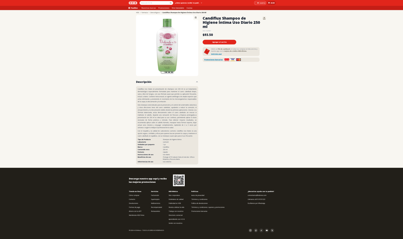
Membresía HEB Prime (136, 215)
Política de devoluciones (199, 203)
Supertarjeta (155, 199)
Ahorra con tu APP (135, 211)
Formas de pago (134, 207)
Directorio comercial (176, 215)
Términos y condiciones (199, 199)
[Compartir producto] (264, 18)
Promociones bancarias (213, 60)
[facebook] (256, 230)
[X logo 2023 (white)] (272, 230)
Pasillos (134, 8)
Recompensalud (156, 207)
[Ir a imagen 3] (169, 72)
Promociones (163, 8)
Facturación (155, 195)
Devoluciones (133, 203)
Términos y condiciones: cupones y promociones (208, 207)
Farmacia (144, 12)
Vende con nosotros (175, 223)
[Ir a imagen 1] (162, 72)
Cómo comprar (134, 195)
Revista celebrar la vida (176, 207)
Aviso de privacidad (197, 195)
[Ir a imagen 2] (166, 72)
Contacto (132, 199)
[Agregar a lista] (195, 17)
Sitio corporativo (174, 195)
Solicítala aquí (216, 54)
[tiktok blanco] (261, 230)
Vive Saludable (178, 8)
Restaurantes (155, 211)
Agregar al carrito (219, 42)
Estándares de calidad (176, 199)
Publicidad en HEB (175, 203)
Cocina (189, 8)
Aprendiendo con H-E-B (177, 219)
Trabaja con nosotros (176, 211)
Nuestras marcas (148, 8)
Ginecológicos (155, 12)
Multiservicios (155, 203)
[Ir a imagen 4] (172, 72)
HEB (137, 12)
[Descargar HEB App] (179, 180)
